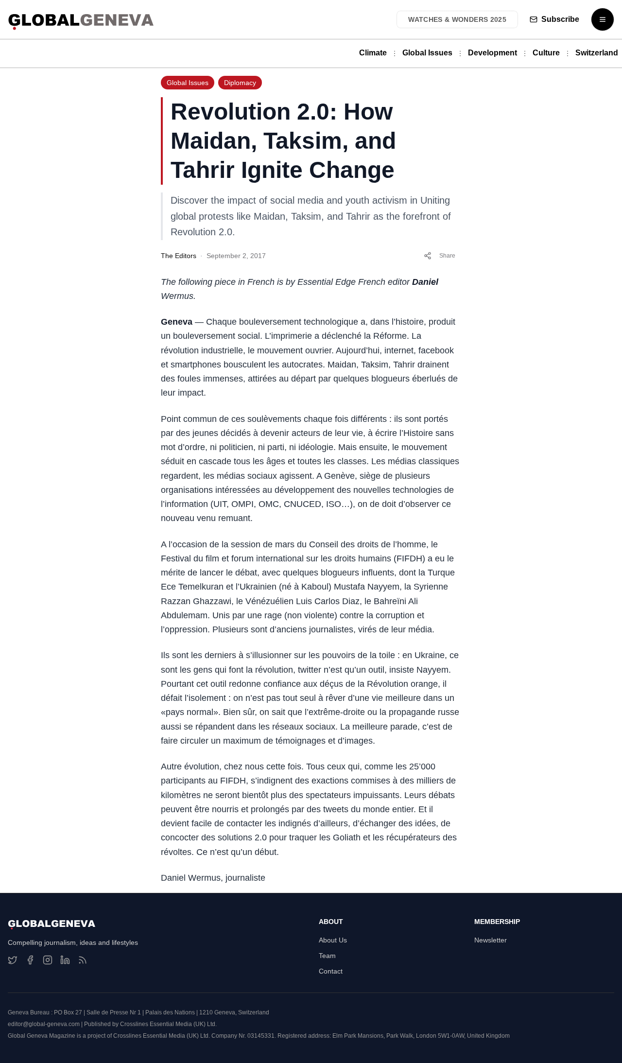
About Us (333, 940)
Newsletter (490, 940)
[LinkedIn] (65, 960)
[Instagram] (47, 960)
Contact (331, 971)
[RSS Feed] (82, 960)
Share (447, 255)
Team (327, 955)
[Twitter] (12, 960)
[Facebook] (30, 960)
